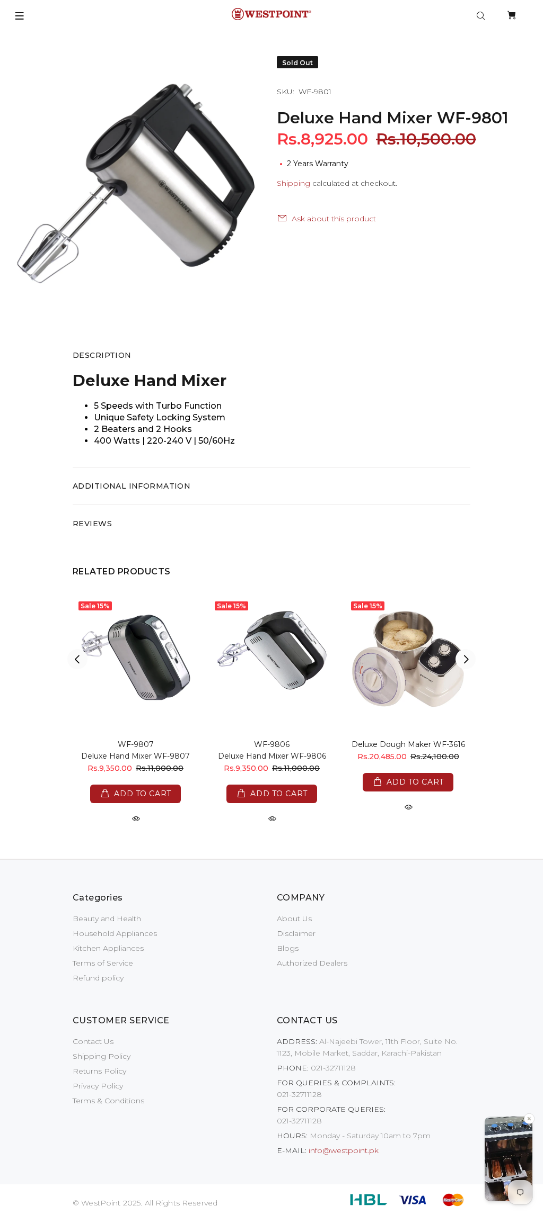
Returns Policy (99, 1071)
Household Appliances (115, 933)
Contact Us (93, 1041)
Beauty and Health (107, 918)
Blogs (288, 948)
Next (466, 659)
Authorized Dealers (312, 963)
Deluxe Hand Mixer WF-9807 (135, 756)
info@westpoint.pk (344, 1150)
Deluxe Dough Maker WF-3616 (408, 744)
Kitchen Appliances (108, 948)
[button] (508, 1160)
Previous (77, 659)
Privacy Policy (98, 1086)
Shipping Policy (101, 1056)
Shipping (293, 183)
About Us (294, 918)
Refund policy (98, 978)
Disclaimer (296, 933)
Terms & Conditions (108, 1100)
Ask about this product (334, 218)
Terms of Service (103, 963)
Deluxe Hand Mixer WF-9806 (272, 756)
